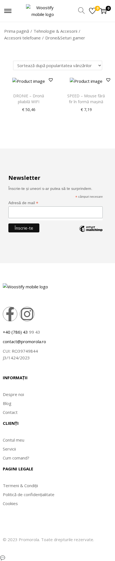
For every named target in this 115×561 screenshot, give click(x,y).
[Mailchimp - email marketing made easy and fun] (90, 233)
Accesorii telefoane (22, 38)
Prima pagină (16, 31)
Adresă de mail (23, 203)
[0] (92, 11)
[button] (50, 79)
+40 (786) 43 (15, 332)
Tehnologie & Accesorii (55, 31)
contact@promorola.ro (24, 341)
